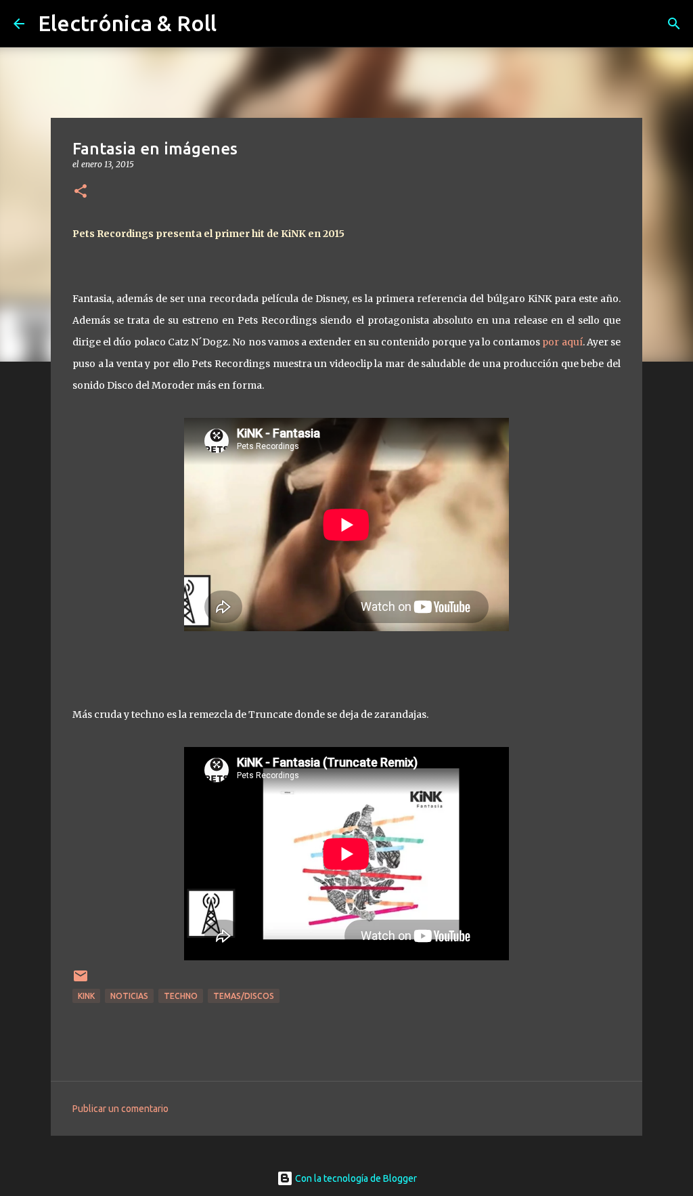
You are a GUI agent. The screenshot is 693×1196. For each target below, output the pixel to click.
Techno (181, 995)
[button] (80, 192)
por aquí (562, 342)
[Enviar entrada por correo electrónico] (80, 981)
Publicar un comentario (120, 1108)
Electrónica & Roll (127, 23)
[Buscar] (674, 23)
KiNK (86, 995)
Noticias (129, 995)
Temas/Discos (243, 995)
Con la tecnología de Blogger (355, 1178)
